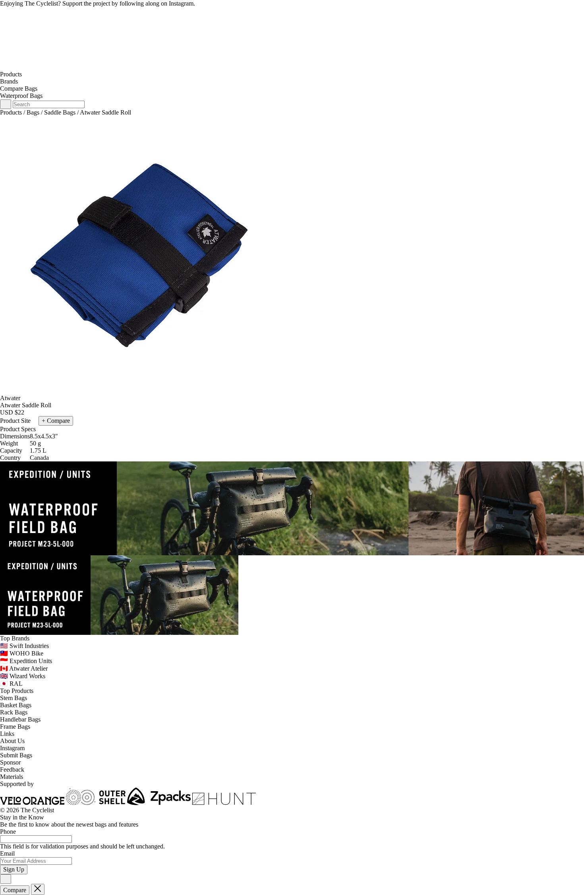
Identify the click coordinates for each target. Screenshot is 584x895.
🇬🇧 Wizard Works (22, 676)
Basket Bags (15, 705)
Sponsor (10, 762)
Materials (11, 776)
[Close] (5, 879)
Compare (14, 890)
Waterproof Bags (21, 95)
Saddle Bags (59, 112)
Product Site (16, 420)
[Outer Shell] (96, 803)
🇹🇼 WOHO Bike (21, 653)
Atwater (10, 398)
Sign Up (13, 869)
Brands (9, 81)
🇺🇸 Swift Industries (24, 645)
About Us (12, 740)
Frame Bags (15, 726)
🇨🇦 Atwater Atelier (24, 668)
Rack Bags (13, 712)
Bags (33, 112)
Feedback (12, 769)
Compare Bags (18, 88)
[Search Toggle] (5, 104)
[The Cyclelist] (292, 67)
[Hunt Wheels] (224, 803)
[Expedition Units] (292, 507)
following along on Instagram (156, 3)
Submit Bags (16, 755)
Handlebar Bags (20, 719)
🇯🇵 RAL (11, 683)
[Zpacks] (159, 803)
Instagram (12, 748)
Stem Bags (13, 698)
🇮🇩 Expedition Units (26, 661)
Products (11, 74)
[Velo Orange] (32, 803)
